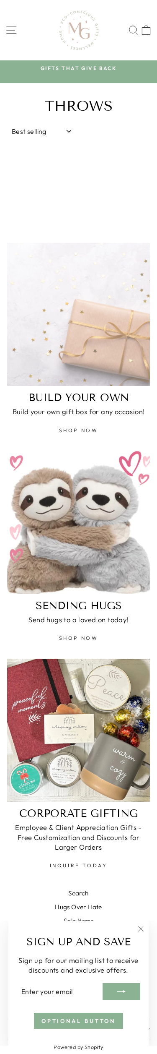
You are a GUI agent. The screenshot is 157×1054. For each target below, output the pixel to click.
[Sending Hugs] (78, 522)
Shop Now (78, 430)
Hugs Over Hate (78, 907)
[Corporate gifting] (78, 730)
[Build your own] (78, 314)
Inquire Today (79, 865)
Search (78, 893)
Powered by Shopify (78, 1047)
